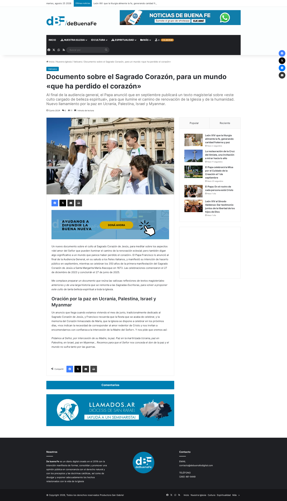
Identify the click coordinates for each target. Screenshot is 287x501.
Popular (194, 123)
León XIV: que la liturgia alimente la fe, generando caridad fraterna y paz (131, 3)
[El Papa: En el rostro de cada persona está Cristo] (193, 191)
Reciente (225, 123)
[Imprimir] (78, 203)
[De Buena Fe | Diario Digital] (71, 20)
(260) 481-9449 (187, 476)
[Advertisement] (210, 252)
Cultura (99, 39)
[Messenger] (282, 68)
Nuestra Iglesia (74, 39)
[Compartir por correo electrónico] (70, 203)
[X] (62, 203)
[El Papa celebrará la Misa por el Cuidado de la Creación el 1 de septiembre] (193, 172)
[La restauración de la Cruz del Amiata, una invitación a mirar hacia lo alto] (193, 156)
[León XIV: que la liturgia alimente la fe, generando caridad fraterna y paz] (193, 140)
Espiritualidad (124, 39)
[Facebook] (54, 203)
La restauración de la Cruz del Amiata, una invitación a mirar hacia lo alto (220, 155)
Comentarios (110, 385)
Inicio (52, 39)
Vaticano (77, 61)
